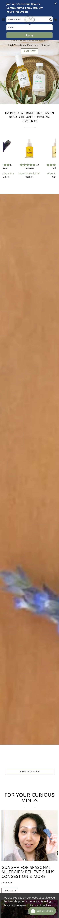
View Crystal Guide (29, 771)
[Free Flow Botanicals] (29, 20)
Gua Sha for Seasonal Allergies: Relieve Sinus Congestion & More (27, 872)
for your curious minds (29, 797)
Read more (10, 890)
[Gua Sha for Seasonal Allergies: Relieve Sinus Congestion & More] (29, 835)
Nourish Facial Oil (29, 173)
